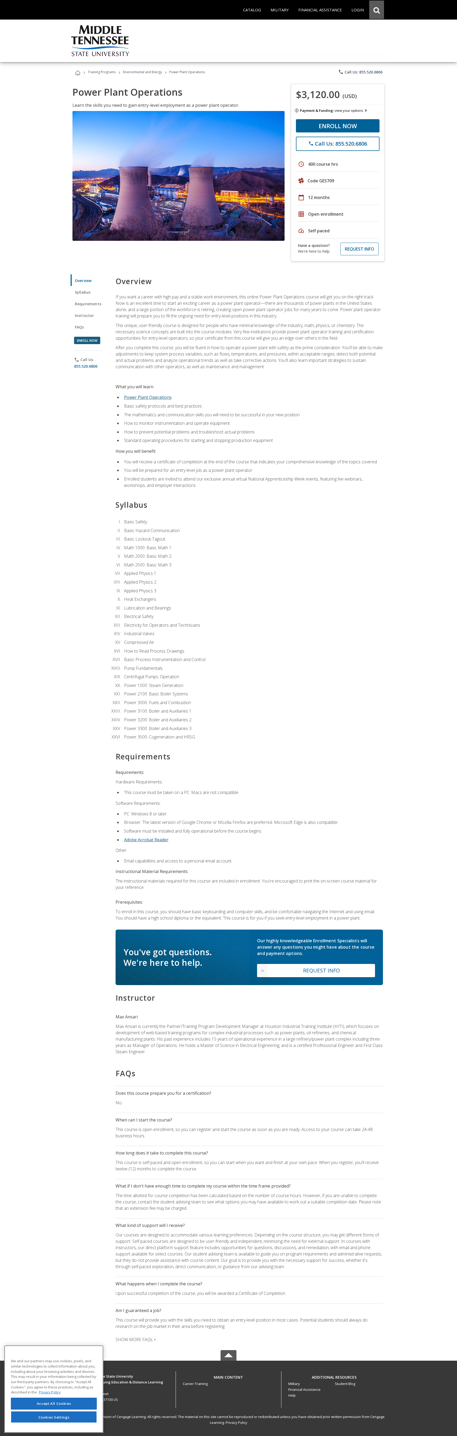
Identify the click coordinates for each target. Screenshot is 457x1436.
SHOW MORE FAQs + (136, 1339)
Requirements (88, 303)
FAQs (79, 327)
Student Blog (345, 1383)
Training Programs (102, 72)
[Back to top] (228, 1375)
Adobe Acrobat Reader (146, 840)
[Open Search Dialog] (376, 10)
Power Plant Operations (148, 397)
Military (294, 1383)
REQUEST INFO (359, 249)
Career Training (195, 1383)
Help (292, 1395)
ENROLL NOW (338, 126)
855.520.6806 (85, 366)
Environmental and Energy (142, 72)
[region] (53, 1389)
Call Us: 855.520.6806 (360, 72)
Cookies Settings (54, 1417)
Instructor (84, 315)
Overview (83, 280)
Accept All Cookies (54, 1403)
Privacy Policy (236, 1422)
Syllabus (82, 292)
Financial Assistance (304, 1389)
